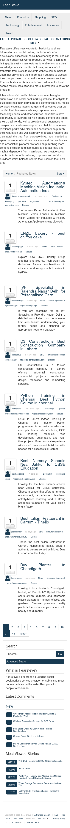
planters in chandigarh (55, 578)
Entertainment (33, 25)
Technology (12, 25)
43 (13, 633)
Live (56, 815)
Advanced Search (16, 661)
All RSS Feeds (33, 822)
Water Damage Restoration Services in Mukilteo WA (40, 784)
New (9, 706)
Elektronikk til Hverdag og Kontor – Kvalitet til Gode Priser (38, 791)
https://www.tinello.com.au (16, 536)
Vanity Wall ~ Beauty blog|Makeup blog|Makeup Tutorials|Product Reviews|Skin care (39, 776)
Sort (60, 173)
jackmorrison (16, 531)
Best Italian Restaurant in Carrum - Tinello (42, 520)
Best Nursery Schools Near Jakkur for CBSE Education (42, 464)
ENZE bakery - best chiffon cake (42, 235)
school (7, 479)
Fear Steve (11, 4)
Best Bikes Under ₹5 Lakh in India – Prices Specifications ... (32, 729)
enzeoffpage (17, 246)
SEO (54, 17)
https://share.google (28, 305)
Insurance (53, 25)
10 (62, 627)
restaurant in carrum (54, 531)
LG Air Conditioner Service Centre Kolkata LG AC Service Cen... (35, 744)
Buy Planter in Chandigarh (42, 566)
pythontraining (11, 413)
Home (9, 173)
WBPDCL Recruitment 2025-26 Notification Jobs (40, 760)
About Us (16, 822)
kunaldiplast (16, 578)
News (8, 17)
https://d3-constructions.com (32, 359)
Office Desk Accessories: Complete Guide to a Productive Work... (34, 714)
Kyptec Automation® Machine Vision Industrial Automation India (42, 186)
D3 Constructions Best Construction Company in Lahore (42, 344)
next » (23, 633)
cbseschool (60, 474)
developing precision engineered (22, 201)
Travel (9, 33)
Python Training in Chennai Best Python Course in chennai (42, 398)
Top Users (18, 818)
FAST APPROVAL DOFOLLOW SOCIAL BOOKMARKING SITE (35, 41)
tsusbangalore (18, 474)
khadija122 (16, 354)
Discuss (25, 205)
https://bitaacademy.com (42, 413)
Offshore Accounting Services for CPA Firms (33, 721)
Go (60, 654)
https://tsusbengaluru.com (24, 479)
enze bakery (57, 246)
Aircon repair (24, 768)
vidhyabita (16, 408)
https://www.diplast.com (17, 583)
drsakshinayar (18, 300)
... (6, 633)
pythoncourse (23, 413)
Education (23, 17)
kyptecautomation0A (21, 196)
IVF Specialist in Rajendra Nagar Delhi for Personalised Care (42, 290)
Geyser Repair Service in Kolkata (28, 736)
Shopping (40, 17)
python (62, 408)
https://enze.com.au (13, 251)
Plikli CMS (41, 818)
